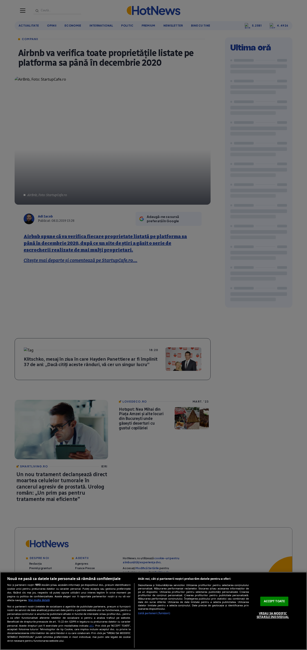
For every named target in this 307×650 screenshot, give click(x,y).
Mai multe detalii (39, 600)
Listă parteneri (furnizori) (154, 613)
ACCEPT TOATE (274, 601)
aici (91, 625)
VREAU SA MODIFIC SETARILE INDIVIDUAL (273, 615)
